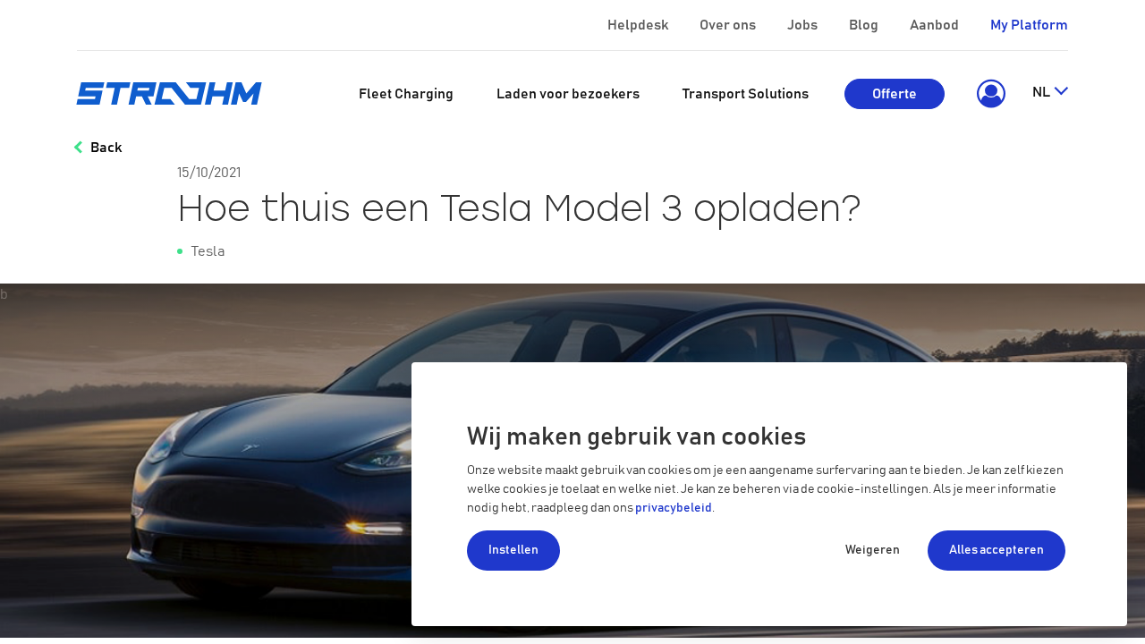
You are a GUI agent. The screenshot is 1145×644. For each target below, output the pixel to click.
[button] (988, 93)
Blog (863, 25)
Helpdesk (637, 25)
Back (106, 147)
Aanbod (934, 25)
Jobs (802, 25)
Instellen (513, 550)
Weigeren (872, 550)
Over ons (728, 25)
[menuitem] (406, 94)
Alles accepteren (996, 550)
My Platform (1029, 25)
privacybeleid (673, 508)
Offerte (894, 94)
